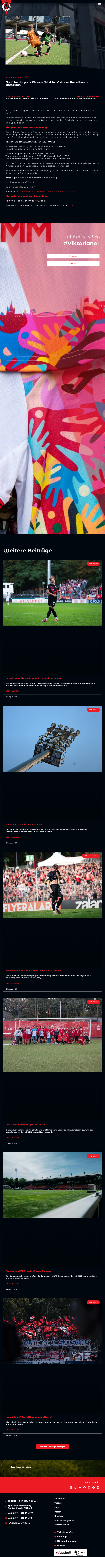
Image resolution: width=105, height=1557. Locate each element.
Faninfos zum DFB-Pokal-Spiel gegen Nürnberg (28, 1271)
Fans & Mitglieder (64, 1520)
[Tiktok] (75, 1487)
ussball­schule (61, 1525)
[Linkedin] (98, 1487)
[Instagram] (71, 1487)
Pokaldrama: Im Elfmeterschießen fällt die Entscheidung (33, 970)
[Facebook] (84, 1487)
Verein (57, 1512)
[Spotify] (93, 1487)
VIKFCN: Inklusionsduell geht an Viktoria (25, 1125)
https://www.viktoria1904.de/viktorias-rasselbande (45, 191)
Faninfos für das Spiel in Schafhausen (24, 824)
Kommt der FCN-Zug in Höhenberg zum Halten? (29, 1417)
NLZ (56, 1507)
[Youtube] (80, 1487)
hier (72, 205)
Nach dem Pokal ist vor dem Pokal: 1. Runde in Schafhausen (34, 678)
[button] (99, 4)
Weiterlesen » (12, 691)
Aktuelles (59, 1498)
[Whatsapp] (89, 1487)
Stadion (58, 1516)
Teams (58, 1503)
